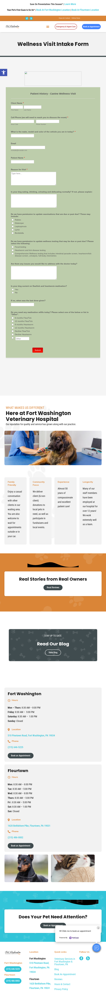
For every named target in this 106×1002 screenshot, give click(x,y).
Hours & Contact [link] (64, 18)
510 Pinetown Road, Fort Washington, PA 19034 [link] (31, 735)
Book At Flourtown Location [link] (85, 9)
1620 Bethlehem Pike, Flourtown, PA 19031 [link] (29, 825)
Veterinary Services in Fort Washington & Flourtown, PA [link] (64, 961)
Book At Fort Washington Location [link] (53, 9)
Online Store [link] (75, 18)
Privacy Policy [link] (61, 989)
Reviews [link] (58, 979)
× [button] (98, 927)
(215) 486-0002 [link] (15, 837)
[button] (96, 948)
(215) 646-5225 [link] (15, 747)
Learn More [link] (70, 4)
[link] (3, 72)
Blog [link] (56, 969)
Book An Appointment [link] (65, 974)
